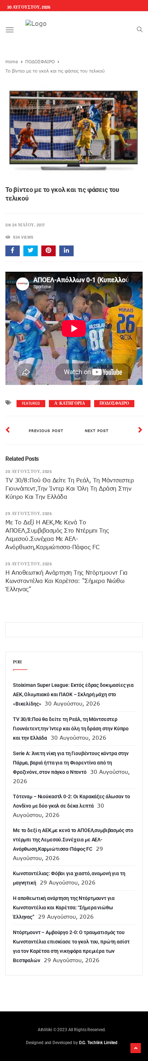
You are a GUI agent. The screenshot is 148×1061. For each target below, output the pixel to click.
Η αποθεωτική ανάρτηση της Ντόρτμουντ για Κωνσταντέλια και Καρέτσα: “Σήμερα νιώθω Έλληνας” (66, 580)
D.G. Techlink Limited (98, 1042)
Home (11, 61)
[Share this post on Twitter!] (30, 250)
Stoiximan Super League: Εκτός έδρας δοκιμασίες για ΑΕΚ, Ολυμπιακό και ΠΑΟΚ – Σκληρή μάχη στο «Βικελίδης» (73, 694)
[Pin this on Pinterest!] (48, 250)
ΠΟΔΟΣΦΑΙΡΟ (40, 61)
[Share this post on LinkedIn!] (66, 250)
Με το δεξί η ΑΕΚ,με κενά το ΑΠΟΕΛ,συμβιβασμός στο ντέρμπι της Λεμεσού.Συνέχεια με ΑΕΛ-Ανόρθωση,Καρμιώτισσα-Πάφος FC (73, 839)
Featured (31, 403)
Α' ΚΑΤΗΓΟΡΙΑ (69, 403)
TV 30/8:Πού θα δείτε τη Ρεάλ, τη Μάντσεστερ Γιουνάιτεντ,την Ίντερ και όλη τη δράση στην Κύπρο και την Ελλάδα (69, 488)
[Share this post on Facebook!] (12, 250)
